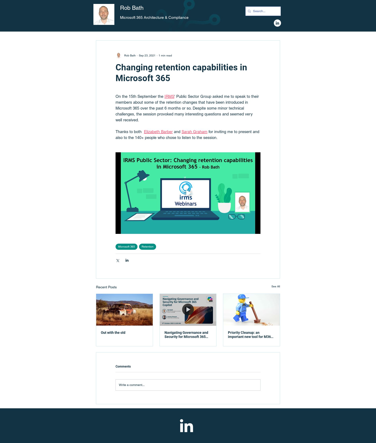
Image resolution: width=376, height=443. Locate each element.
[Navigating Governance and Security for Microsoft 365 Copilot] (188, 310)
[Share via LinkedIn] (127, 260)
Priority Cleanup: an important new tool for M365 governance (250, 334)
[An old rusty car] (124, 310)
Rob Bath (132, 8)
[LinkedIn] (277, 23)
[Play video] (188, 193)
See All (275, 286)
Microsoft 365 (126, 246)
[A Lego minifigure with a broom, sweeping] (251, 310)
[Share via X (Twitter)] (117, 260)
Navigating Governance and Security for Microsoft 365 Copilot (186, 334)
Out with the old (113, 332)
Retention (148, 246)
